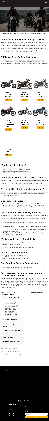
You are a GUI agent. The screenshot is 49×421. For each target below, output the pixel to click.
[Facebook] (18, 401)
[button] (12, 297)
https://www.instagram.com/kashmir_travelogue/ (17, 354)
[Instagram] (25, 401)
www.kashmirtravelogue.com (7, 361)
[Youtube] (28, 401)
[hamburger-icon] (46, 3)
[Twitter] (21, 401)
